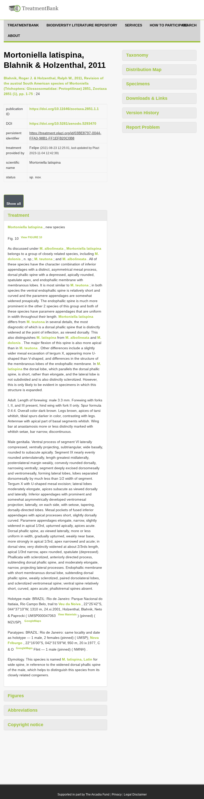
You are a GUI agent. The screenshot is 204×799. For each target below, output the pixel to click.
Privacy (117, 794)
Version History (142, 112)
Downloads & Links (146, 98)
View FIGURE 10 (31, 237)
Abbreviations (23, 710)
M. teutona (43, 259)
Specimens (138, 83)
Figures (16, 695)
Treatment (18, 215)
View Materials (67, 614)
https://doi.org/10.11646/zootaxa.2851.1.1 (64, 109)
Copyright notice (25, 724)
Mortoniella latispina (25, 227)
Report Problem (143, 127)
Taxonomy (137, 55)
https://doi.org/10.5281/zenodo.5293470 (62, 123)
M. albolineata (51, 248)
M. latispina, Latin (77, 659)
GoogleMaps (32, 620)
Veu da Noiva (70, 604)
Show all (13, 204)
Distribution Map (143, 69)
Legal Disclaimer (135, 794)
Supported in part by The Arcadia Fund (83, 794)
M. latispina (46, 338)
